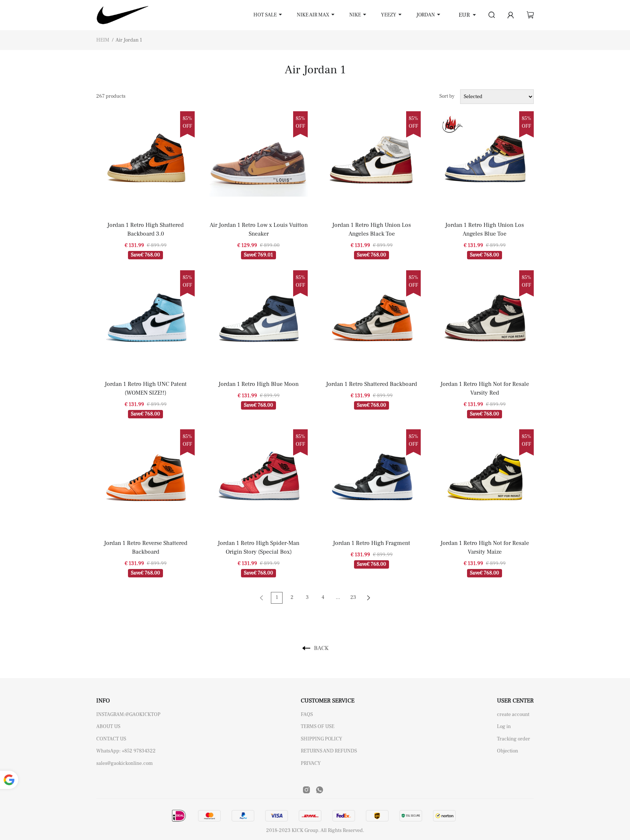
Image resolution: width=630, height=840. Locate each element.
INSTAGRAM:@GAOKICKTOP (128, 714)
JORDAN (425, 15)
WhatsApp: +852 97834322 (126, 751)
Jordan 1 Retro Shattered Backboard (371, 384)
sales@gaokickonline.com (124, 763)
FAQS (307, 714)
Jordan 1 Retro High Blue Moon (258, 384)
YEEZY (388, 15)
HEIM (102, 40)
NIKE (355, 15)
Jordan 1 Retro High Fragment (371, 543)
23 (353, 597)
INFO (103, 700)
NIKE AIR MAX (313, 15)
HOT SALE (265, 15)
